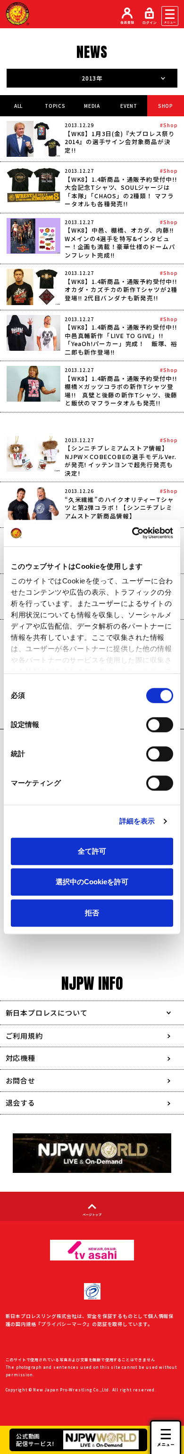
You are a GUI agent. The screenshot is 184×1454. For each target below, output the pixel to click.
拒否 (92, 913)
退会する (20, 1102)
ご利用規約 (24, 1036)
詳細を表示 (137, 821)
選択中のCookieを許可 (92, 882)
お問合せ (20, 1080)
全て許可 (92, 851)
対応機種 (20, 1058)
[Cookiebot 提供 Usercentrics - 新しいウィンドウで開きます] (132, 533)
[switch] (159, 724)
